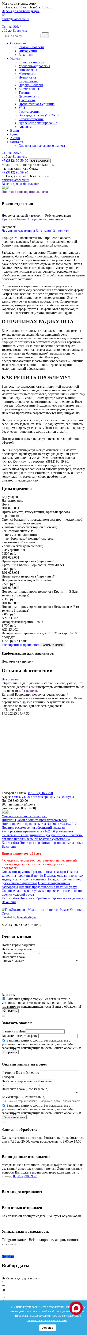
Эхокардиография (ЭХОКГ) (38, 115)
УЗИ (22, 107)
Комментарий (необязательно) (23, 1097)
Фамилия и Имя (13, 1031)
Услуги (15, 58)
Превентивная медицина (36, 104)
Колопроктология (31, 62)
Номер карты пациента (18, 945)
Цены (14, 134)
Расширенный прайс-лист (20, 645)
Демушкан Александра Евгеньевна (27, 230)
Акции (15, 138)
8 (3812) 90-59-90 (40, 793)
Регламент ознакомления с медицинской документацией (37, 833)
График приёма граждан (48, 872)
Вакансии (26, 54)
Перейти (8, 1256)
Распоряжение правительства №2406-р (30, 831)
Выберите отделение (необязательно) (28, 1081)
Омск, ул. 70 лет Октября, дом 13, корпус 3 (43, 797)
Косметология (29, 89)
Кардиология (28, 81)
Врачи (14, 130)
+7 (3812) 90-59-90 (15, 160)
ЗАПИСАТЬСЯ (40, 160)
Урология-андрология (34, 66)
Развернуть (30, 690)
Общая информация (16, 872)
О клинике (18, 43)
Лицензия (9, 820)
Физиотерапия (29, 111)
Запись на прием (52, 645)
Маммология (28, 73)
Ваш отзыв (9, 994)
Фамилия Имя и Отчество (20, 1072)
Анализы (25, 126)
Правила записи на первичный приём (40, 873)
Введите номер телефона (20, 1036)
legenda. (22, 917)
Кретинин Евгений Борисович (24, 219)
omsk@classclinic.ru (15, 19)
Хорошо (47, 1327)
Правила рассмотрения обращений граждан (33, 827)
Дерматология (29, 96)
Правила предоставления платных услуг (48, 887)
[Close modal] (3, 929)
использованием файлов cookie (47, 1320)
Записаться (55, 219)
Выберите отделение (17, 949)
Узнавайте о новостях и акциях (24, 816)
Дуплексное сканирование (38, 123)
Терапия (24, 92)
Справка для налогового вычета (42, 145)
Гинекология (28, 70)
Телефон (8, 1077)
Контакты (17, 142)
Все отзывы (10, 679)
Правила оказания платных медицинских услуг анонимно (42, 877)
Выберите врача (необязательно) (25, 1089)
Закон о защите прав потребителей (42, 820)
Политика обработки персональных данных (51, 842)
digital (32, 917)
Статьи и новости (31, 47)
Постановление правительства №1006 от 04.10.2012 (39, 824)
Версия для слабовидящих (20, 11)
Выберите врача (13, 957)
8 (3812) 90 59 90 (25, 1176)
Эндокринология (31, 85)
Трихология (27, 100)
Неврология (27, 77)
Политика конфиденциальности (25, 191)
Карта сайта (10, 842)
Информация (28, 51)
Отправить (10, 1010)
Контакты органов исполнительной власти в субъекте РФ (42, 837)
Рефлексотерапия (31, 119)
